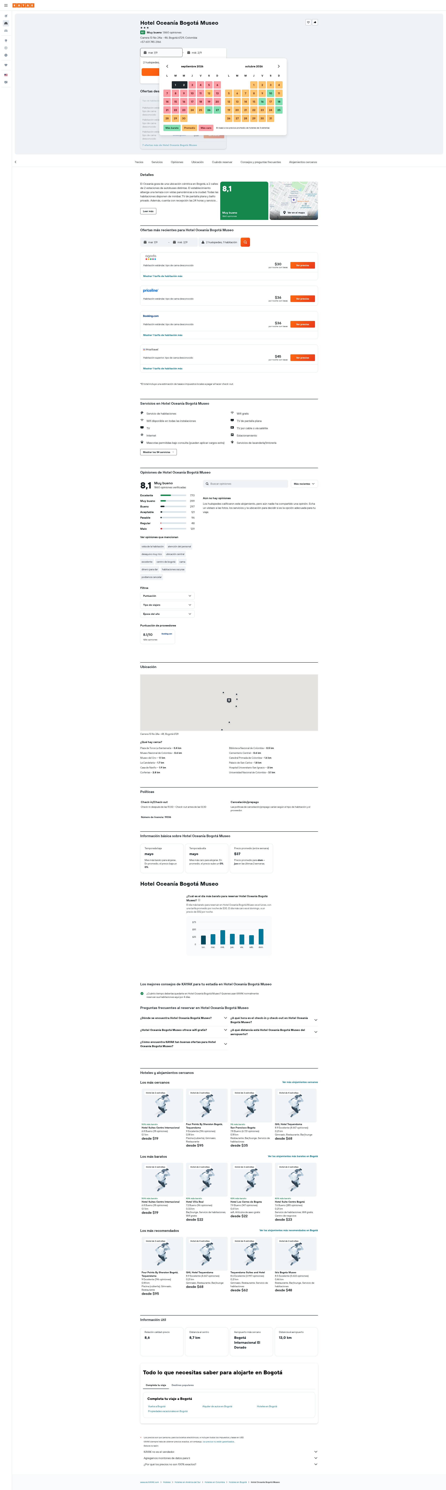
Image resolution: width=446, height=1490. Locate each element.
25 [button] (200, 110)
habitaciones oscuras (173, 569)
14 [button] (167, 101)
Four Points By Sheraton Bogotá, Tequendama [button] (204, 1126)
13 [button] (217, 93)
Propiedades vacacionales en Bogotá (167, 1411)
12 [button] (209, 93)
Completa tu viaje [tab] (156, 1385)
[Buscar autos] (5, 30)
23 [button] (183, 110)
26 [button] (208, 110)
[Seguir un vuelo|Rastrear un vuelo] (5, 47)
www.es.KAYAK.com (149, 1482)
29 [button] (175, 118)
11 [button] (200, 93)
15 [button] (175, 101)
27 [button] (217, 110)
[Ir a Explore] (5, 40)
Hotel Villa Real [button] (195, 1201)
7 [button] (167, 93)
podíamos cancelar (152, 577)
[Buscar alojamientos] (5, 23)
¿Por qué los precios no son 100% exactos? (170, 1464)
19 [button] (209, 101)
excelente (147, 561)
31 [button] (270, 118)
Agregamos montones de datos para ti (167, 1458)
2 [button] (184, 85)
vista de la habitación (153, 546)
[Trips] (5, 65)
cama (182, 561)
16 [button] (184, 101)
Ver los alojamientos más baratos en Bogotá (293, 1156)
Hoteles (167, 1482)
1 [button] (175, 85)
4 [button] (200, 85)
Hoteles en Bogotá (267, 1406)
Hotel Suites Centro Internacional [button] (161, 1127)
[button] (6, 5)
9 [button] (184, 93)
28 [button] (167, 118)
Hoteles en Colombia (215, 1482)
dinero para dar (150, 569)
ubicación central (175, 554)
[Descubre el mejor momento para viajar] (5, 55)
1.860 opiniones (172, 32)
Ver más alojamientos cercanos (300, 1082)
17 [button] (192, 101)
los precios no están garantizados (218, 1441)
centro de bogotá (166, 561)
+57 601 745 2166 (150, 41)
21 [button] (167, 110)
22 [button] (175, 110)
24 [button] (192, 110)
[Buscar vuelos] (5, 16)
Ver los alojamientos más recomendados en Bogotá (289, 1230)
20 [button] (217, 101)
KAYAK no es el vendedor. (159, 1451)
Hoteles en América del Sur (188, 1482)
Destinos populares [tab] (183, 1385)
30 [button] (184, 118)
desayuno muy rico (152, 554)
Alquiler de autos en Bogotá (217, 1406)
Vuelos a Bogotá (156, 1406)
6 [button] (217, 85)
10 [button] (192, 93)
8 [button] (175, 93)
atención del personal (179, 546)
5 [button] (209, 85)
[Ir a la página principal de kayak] (23, 5)
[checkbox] (157, 637)
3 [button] (192, 85)
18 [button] (200, 101)
